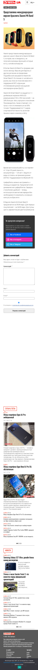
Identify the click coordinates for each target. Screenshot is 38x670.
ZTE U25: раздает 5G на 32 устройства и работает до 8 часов (18, 616)
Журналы (29, 656)
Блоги (28, 654)
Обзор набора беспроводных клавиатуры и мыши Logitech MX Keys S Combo (17, 515)
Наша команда (9, 654)
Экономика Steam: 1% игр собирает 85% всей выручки (18, 604)
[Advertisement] (19, 344)
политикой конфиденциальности (22, 305)
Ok (19, 667)
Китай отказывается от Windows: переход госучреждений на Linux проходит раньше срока (19, 610)
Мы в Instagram (15, 239)
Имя (5, 288)
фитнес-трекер (12, 7)
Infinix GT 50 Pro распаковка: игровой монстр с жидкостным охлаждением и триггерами (16, 535)
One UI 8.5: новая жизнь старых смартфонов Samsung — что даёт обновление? (19, 522)
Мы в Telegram (15, 244)
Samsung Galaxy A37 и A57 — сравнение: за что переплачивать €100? (17, 541)
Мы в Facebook (15, 235)
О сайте (8, 650)
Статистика (8, 656)
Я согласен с (18, 305)
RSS (27, 658)
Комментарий (8, 266)
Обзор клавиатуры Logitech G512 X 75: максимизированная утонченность (14, 528)
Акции (28, 652)
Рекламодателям (10, 652)
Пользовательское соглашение (13, 657)
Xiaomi (5, 7)
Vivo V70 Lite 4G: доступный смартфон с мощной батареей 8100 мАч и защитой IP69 (19, 623)
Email (6, 296)
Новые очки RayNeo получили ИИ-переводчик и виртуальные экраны (16, 599)
